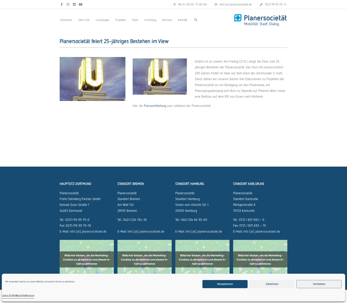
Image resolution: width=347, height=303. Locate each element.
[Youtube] (80, 4)
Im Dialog (150, 20)
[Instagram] (68, 4)
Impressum (29, 295)
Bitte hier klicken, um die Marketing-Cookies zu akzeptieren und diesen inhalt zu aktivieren (87, 259)
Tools (135, 20)
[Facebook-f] (61, 4)
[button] (195, 20)
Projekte (120, 20)
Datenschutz (21, 295)
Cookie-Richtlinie (9, 295)
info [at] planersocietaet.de (88, 231)
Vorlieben (319, 284)
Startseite (66, 20)
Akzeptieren (225, 284)
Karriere (167, 20)
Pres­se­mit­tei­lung (155, 106)
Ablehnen (272, 284)
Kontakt (182, 20)
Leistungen (102, 20)
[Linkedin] (74, 4)
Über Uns (84, 20)
